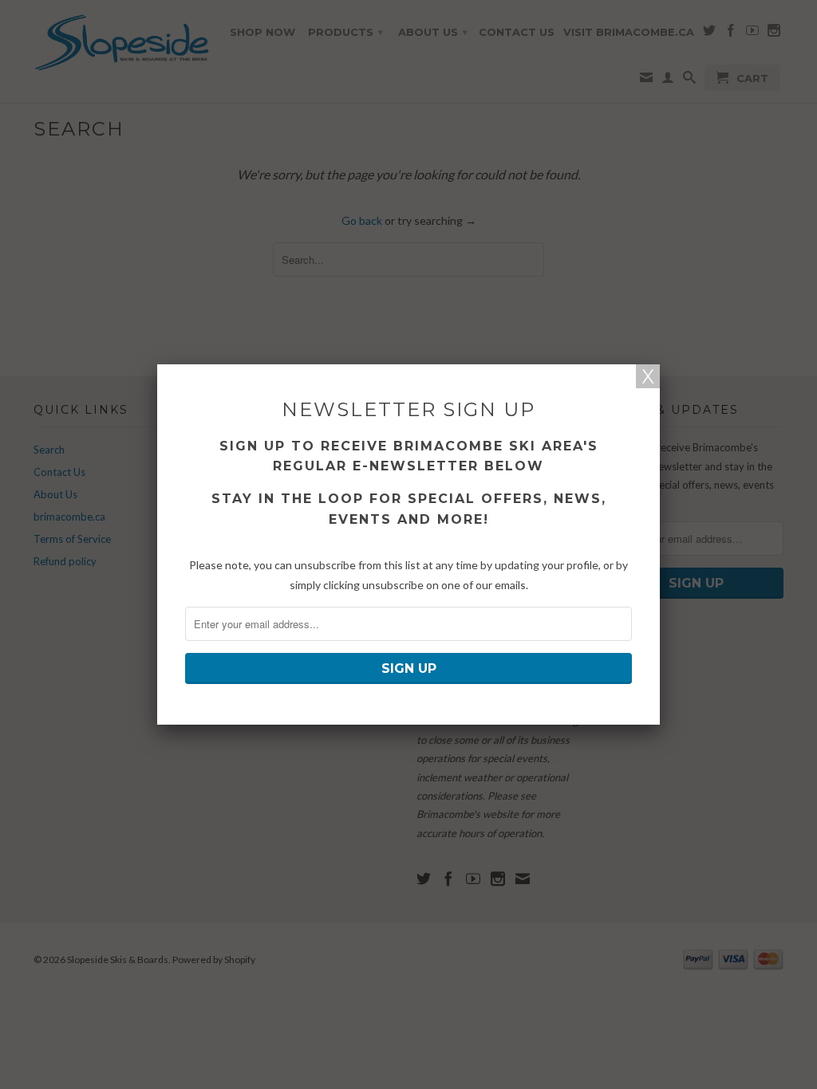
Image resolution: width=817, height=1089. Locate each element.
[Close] (648, 376)
